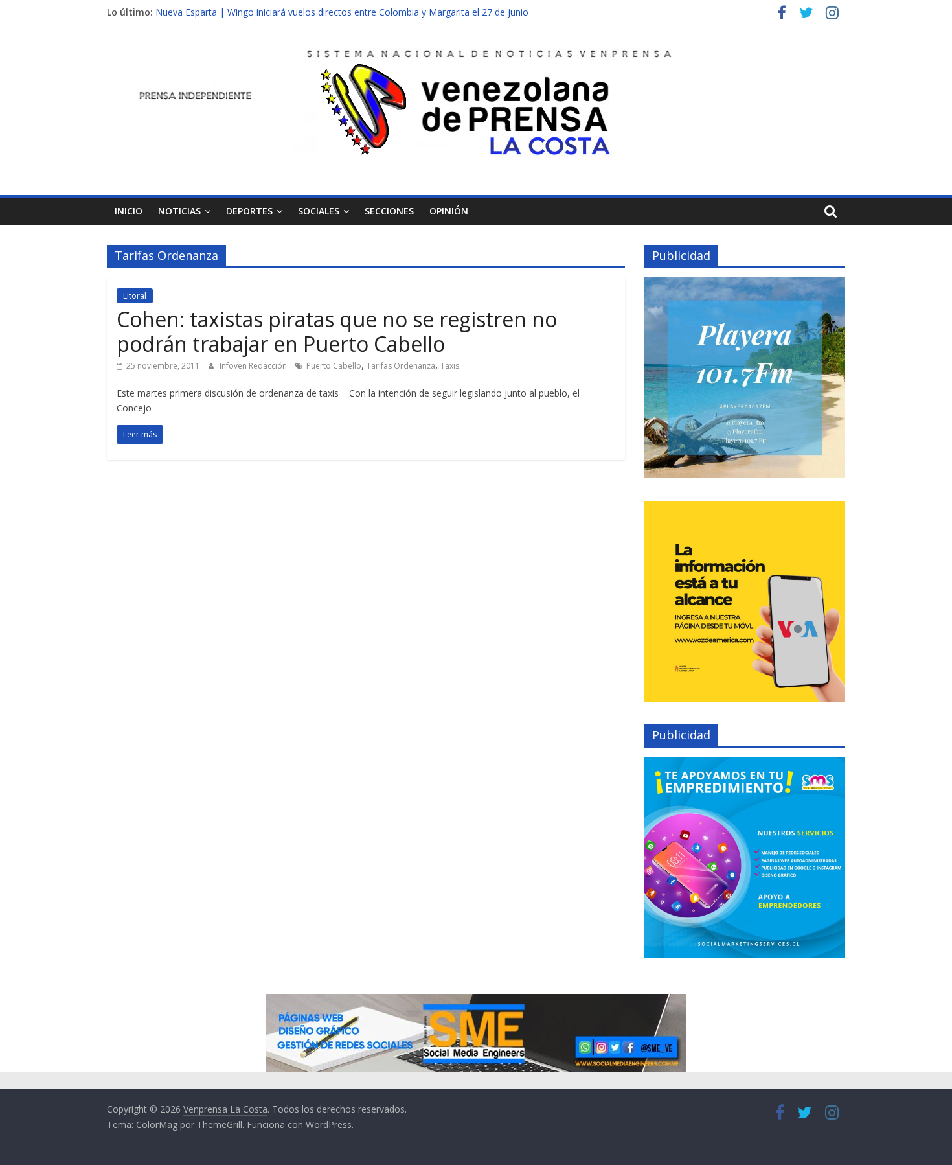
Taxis (449, 365)
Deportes (249, 211)
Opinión (448, 211)
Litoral (134, 295)
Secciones (389, 211)
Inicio (128, 211)
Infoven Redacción (254, 365)
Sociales (318, 211)
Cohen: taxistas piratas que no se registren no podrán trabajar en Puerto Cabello (337, 331)
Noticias (179, 211)
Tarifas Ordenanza (401, 365)
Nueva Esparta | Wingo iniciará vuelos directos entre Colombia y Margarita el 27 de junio (341, 12)
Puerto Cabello (333, 365)
